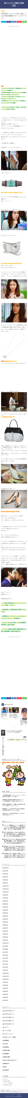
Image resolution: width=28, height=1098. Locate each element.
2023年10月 (14, 868)
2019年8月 (14, 898)
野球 (5, 1066)
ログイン (6, 1079)
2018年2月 (14, 937)
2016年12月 (14, 973)
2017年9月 (14, 946)
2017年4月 (14, 961)
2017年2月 (14, 967)
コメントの (8, 1083)
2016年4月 (14, 997)
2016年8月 (14, 985)
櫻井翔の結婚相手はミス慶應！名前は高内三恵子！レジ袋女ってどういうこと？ (14, 805)
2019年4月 (14, 910)
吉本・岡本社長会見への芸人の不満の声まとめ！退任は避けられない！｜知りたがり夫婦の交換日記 (14, 842)
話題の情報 (7, 1057)
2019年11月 (14, 889)
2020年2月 (14, 880)
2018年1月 (14, 940)
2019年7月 (14, 901)
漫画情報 (6, 1047)
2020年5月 (14, 877)
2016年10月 (14, 979)
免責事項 (19, 1094)
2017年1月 (14, 970)
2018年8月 (14, 925)
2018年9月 (14, 922)
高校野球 (6, 1070)
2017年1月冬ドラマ (9, 1014)
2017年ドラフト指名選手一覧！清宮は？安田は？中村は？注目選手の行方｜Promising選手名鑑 (15, 849)
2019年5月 (14, 907)
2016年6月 (14, 991)
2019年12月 (14, 886)
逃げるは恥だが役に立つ (10, 1060)
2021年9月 (14, 871)
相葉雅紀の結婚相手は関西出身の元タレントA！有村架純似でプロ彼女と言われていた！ (13, 800)
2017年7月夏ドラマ (9, 1020)
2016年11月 (14, 976)
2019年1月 (14, 919)
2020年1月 (14, 883)
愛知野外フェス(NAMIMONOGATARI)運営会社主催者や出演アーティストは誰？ (14, 809)
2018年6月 (14, 931)
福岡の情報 (7, 1050)
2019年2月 (14, 916)
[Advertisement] (14, 41)
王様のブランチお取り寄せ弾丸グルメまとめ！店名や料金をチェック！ (14, 814)
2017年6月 (14, 955)
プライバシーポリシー (11, 1094)
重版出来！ (7, 1063)
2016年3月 (14, 1000)
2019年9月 (14, 895)
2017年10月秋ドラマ (9, 1010)
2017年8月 (14, 949)
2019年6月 (14, 904)
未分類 (6, 1043)
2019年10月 (14, 892)
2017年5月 (14, 958)
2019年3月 (14, 913)
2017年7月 (14, 952)
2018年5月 (14, 934)
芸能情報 (6, 1053)
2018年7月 (14, 928)
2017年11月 (14, 943)
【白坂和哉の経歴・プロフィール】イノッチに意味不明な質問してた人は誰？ (14, 796)
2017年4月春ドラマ (9, 1017)
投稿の (7, 1081)
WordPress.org (8, 1085)
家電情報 (6, 1040)
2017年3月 (14, 964)
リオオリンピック (8, 1033)
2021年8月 (14, 874)
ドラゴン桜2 (7, 1030)
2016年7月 (14, 988)
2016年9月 (14, 982)
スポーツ (6, 1027)
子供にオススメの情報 (10, 1037)
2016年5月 (14, 994)
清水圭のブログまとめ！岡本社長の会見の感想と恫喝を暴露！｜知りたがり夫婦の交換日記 (14, 828)
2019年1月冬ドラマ (9, 1024)
